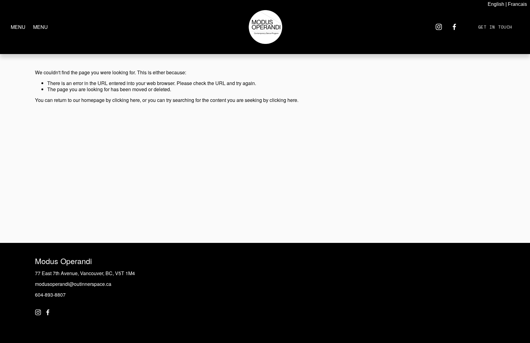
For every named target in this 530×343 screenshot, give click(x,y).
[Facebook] (454, 27)
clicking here (126, 99)
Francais (517, 4)
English (496, 4)
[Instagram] (439, 27)
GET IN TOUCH (495, 27)
